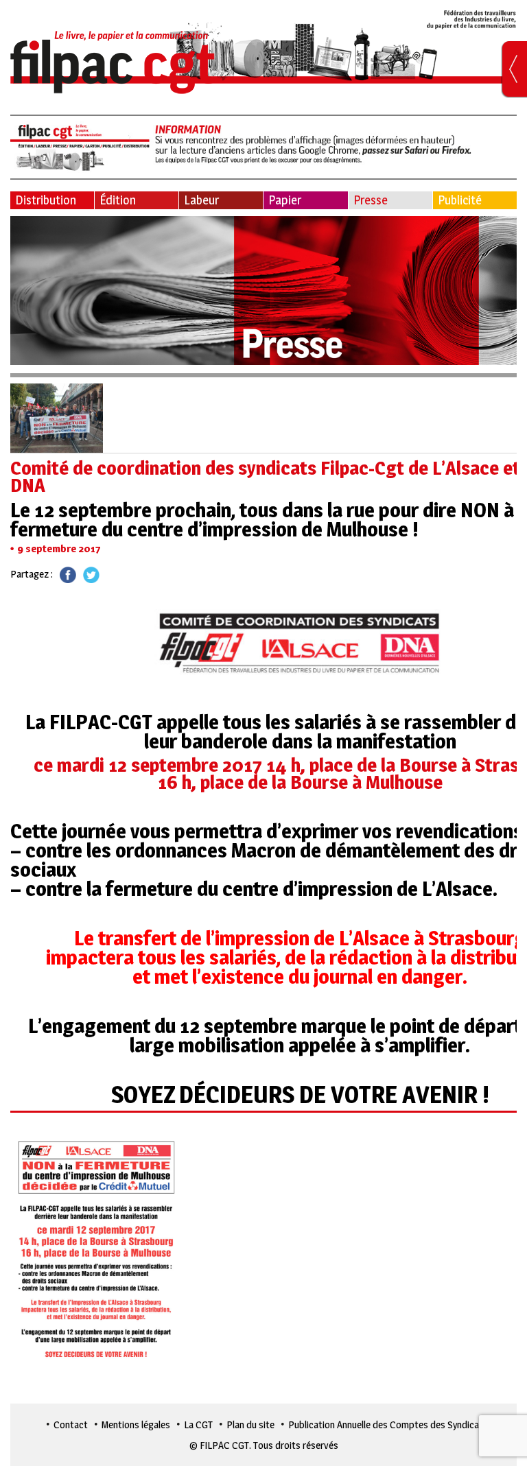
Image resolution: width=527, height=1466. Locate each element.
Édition (117, 200)
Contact (71, 1424)
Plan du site (250, 1424)
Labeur (201, 200)
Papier (284, 200)
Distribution (45, 200)
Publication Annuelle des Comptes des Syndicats (388, 1424)
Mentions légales (136, 1424)
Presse (370, 200)
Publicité (460, 200)
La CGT (198, 1424)
